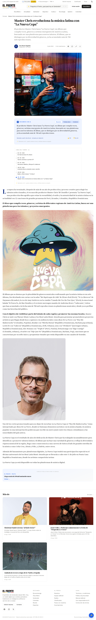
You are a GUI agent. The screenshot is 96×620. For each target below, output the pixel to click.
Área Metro (17, 11)
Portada (5, 16)
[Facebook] (4, 609)
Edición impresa (67, 1)
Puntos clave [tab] (67, 122)
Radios (56, 598)
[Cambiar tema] (91, 1)
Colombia (79, 11)
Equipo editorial (58, 595)
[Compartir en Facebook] (68, 46)
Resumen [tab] (58, 122)
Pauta (85, 1)
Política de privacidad (82, 595)
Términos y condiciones (83, 593)
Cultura (53, 11)
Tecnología (62, 11)
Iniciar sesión (76, 6)
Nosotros (57, 593)
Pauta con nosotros (60, 603)
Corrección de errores (82, 603)
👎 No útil (75, 138)
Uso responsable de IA (82, 600)
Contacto (19, 604)
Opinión (70, 11)
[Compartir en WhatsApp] (72, 46)
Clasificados (77, 1)
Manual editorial (80, 598)
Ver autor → (90, 494)
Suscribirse (86, 6)
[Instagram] (9, 609)
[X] (13, 609)
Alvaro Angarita (26, 45)
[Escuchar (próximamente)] (80, 46)
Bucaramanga (37, 593)
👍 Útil (69, 138)
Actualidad (27, 11)
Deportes (46, 11)
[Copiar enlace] (76, 46)
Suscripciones (58, 605)
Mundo (35, 603)
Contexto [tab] (75, 122)
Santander (36, 11)
